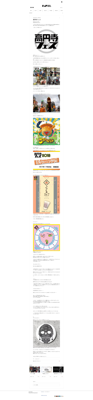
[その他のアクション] (59, 17)
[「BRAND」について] (46, 369)
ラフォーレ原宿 (32, 373)
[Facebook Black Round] (33, 7)
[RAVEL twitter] (30, 7)
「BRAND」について (45, 373)
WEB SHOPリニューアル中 (58, 373)
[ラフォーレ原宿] (34, 369)
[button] (61, 1)
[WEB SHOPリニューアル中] (58, 369)
